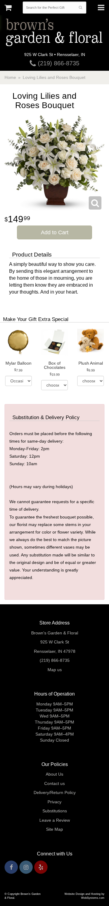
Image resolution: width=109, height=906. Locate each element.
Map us (55, 669)
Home (10, 77)
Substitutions (54, 810)
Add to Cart (54, 232)
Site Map (54, 829)
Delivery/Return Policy (55, 792)
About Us (54, 774)
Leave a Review (54, 820)
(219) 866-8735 (57, 63)
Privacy (54, 801)
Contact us (54, 783)
